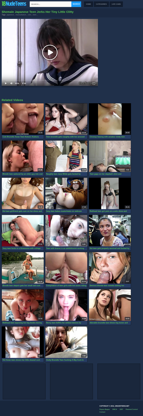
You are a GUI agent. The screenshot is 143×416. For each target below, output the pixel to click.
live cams (116, 4)
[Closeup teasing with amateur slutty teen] (110, 119)
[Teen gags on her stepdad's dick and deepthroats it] (110, 156)
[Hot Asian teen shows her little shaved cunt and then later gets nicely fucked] (23, 342)
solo (29, 15)
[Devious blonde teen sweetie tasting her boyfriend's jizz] (110, 268)
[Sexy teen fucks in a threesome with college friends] (23, 230)
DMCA (114, 409)
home (88, 4)
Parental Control (132, 409)
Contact (102, 412)
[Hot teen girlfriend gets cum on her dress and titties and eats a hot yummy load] (23, 193)
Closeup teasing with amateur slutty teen (107, 137)
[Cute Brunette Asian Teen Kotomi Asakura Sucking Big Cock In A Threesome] (23, 119)
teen (34, 15)
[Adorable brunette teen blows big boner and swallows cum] (110, 305)
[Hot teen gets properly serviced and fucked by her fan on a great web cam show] (110, 230)
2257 (121, 409)
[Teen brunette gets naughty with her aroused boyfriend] (66, 119)
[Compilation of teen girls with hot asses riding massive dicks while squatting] (66, 268)
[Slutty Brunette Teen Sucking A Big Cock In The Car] (66, 342)
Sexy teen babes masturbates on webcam (64, 211)
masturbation (21, 15)
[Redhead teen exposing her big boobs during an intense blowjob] (23, 305)
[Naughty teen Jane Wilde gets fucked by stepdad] (66, 156)
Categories (101, 4)
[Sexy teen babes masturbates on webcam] (66, 193)
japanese (10, 15)
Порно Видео (104, 409)
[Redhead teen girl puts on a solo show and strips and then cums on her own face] (110, 193)
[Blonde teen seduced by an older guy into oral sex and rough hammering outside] (23, 156)
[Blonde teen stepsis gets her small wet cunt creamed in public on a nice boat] (23, 268)
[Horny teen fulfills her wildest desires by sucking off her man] (66, 305)
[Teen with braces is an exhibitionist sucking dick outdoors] (66, 230)
